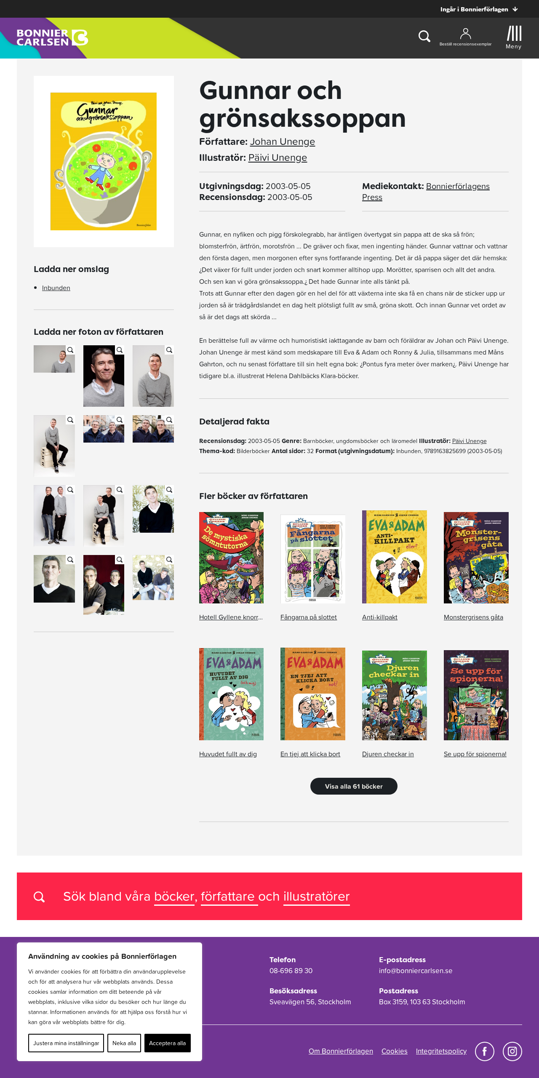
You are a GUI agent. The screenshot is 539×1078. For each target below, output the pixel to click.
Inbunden (56, 288)
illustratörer (316, 896)
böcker (174, 896)
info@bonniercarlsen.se (416, 970)
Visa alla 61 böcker (354, 786)
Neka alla (124, 1043)
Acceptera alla (167, 1043)
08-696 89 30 (291, 970)
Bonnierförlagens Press (426, 191)
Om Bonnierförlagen (341, 1051)
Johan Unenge (282, 141)
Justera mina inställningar (66, 1043)
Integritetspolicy (441, 1051)
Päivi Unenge (277, 157)
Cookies (395, 1051)
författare (229, 896)
